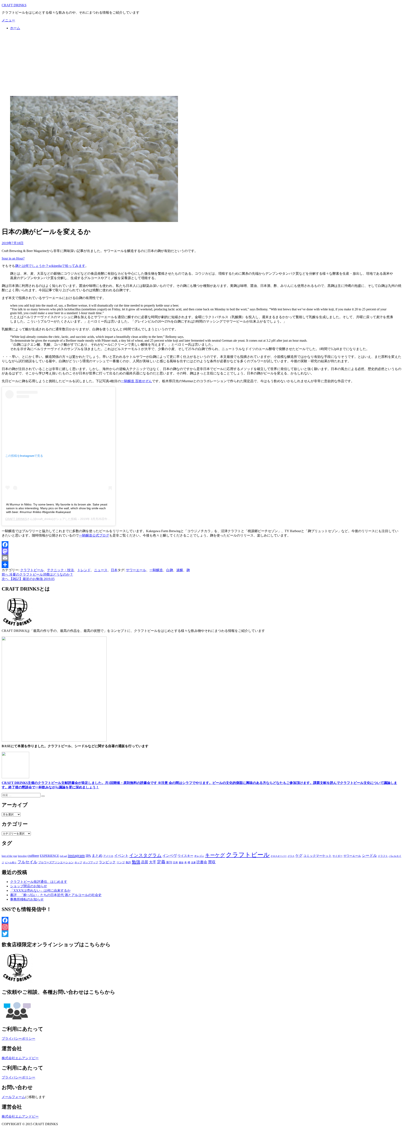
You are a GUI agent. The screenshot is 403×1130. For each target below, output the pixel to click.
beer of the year (9, 855)
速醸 (179, 570)
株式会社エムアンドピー (20, 1058)
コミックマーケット (317, 855)
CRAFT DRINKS (14, 5)
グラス (291, 856)
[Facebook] (201, 544)
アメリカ (108, 855)
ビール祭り (11, 862)
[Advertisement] (201, 63)
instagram (76, 855)
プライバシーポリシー (18, 1038)
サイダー (337, 855)
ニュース (100, 570)
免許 (128, 862)
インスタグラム (145, 855)
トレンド (84, 570)
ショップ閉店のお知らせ (28, 886)
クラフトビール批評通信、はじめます (38, 881)
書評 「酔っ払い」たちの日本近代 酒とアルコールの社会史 (56, 895)
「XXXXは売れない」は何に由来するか (40, 890)
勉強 (136, 862)
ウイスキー (185, 855)
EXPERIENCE (49, 855)
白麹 (169, 570)
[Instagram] (201, 927)
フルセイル (27, 862)
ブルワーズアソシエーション (56, 862)
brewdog (22, 855)
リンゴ (120, 862)
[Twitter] (201, 933)
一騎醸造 (156, 570)
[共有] (201, 564)
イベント (121, 856)
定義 (161, 862)
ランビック (107, 862)
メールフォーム (13, 1097)
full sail (63, 856)
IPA (88, 856)
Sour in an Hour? (13, 258)
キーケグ (215, 855)
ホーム (15, 28)
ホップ (78, 862)
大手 (152, 862)
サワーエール (136, 570)
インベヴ (169, 856)
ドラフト (383, 855)
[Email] (201, 558)
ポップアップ (90, 862)
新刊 (169, 862)
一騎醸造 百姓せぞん (136, 381)
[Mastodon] (201, 551)
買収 (212, 862)
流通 (193, 862)
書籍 (181, 862)
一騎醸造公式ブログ (94, 535)
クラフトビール (32, 570)
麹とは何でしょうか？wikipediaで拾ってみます (50, 266)
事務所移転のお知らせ (27, 899)
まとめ (97, 856)
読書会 (201, 862)
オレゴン (199, 855)
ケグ (298, 856)
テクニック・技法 (60, 570)
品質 (144, 862)
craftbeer (33, 855)
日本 (114, 570)
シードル (369, 855)
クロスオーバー (279, 856)
